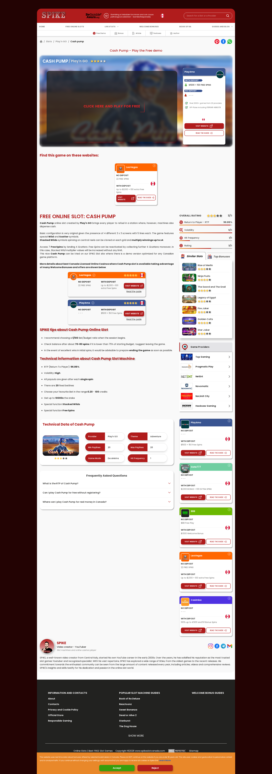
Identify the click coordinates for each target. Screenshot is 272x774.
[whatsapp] (229, 41)
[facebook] (223, 41)
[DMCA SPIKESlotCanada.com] (177, 751)
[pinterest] (216, 41)
